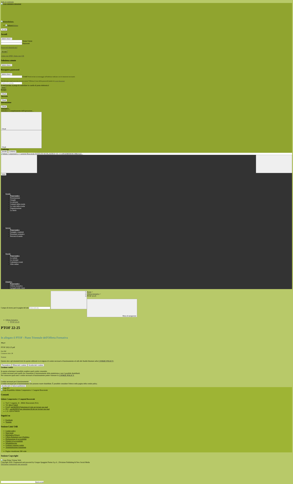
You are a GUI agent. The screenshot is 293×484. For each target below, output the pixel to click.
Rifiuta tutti (19, 365)
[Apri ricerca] (274, 164)
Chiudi (4, 94)
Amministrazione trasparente (15, 447)
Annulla (4, 151)
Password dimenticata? (9, 48)
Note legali (9, 433)
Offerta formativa (93, 294)
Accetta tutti (36, 365)
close (3, 174)
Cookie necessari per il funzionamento (15, 382)
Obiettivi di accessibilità (14, 441)
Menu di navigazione (129, 316)
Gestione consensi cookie (14, 445)
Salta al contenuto (7, 2)
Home (89, 292)
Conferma (12, 151)
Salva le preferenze (18, 386)
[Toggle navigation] (19, 164)
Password (26, 43)
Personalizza (6, 365)
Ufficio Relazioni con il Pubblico (17, 437)
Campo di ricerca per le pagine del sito (15, 308)
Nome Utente (27, 41)
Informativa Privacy (12, 435)
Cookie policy (10, 431)
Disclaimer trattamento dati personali (14, 464)
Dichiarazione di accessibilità (15, 439)
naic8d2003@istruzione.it (29, 407)
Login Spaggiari (60, 81)
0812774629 (13, 405)
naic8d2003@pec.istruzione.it (30, 409)
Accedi (4, 29)
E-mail (25, 77)
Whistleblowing (11, 443)
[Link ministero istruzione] (11, 4)
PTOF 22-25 (14, 322)
